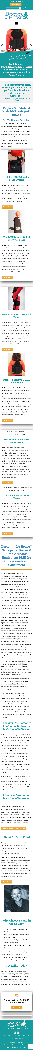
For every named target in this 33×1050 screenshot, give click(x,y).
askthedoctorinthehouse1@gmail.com (17, 1045)
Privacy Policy (11, 1047)
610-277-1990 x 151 (17, 1)
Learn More (7, 207)
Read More (6, 882)
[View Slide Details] (16, 45)
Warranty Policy (21, 1047)
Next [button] (31, 45)
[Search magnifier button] (20, 8)
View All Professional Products (14, 828)
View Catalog (16, 4)
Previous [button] (2, 45)
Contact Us (16, 1008)
